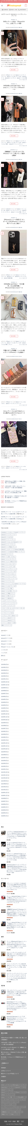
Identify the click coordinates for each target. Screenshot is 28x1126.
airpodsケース (5, 635)
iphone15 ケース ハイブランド (16, 144)
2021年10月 (4, 778)
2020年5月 (4, 807)
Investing (19, 518)
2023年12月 (4, 714)
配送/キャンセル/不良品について (10, 1073)
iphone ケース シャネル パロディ (9, 564)
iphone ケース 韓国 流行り (7, 598)
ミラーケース (4, 1109)
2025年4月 (4, 670)
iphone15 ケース (14, 149)
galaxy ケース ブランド (21, 1085)
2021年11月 (4, 775)
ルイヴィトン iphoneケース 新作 (9, 622)
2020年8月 (4, 798)
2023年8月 (4, 725)
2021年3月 (4, 786)
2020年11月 (4, 795)
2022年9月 (4, 751)
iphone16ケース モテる (21, 1087)
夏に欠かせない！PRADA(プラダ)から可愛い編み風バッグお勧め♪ (16, 496)
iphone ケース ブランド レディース (13, 210)
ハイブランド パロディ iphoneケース (9, 615)
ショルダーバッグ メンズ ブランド (9, 603)
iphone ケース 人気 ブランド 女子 (14, 76)
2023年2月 (4, 737)
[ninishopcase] (14, 5)
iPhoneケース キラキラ (21, 1092)
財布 (2, 655)
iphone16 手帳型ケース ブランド (17, 551)
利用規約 (3, 1067)
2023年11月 (4, 717)
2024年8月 (4, 690)
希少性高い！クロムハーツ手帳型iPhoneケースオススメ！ (16, 501)
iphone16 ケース (5, 551)
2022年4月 (4, 760)
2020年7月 (4, 801)
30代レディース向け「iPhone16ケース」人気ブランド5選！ (14, 22)
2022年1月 (4, 769)
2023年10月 (4, 719)
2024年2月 (4, 708)
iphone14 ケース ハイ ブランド (8, 539)
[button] (2, 5)
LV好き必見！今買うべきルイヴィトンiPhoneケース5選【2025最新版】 (15, 486)
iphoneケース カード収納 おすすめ (9, 561)
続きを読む (14, 69)
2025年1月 (4, 679)
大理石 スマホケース (18, 1111)
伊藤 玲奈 (20, 27)
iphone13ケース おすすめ (7, 537)
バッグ (3, 652)
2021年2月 (4, 789)
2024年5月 (4, 699)
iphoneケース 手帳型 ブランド (8, 593)
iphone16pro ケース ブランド (8, 1087)
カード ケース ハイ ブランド (19, 1099)
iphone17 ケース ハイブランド (8, 1092)
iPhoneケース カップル (7, 647)
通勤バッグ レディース (6, 625)
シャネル (3, 649)
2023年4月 (4, 734)
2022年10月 (4, 749)
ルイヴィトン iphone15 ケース (8, 618)
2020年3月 (4, 813)
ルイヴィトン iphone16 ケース (8, 620)
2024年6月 (4, 696)
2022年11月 (4, 746)
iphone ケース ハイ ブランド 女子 (9, 571)
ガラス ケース (5, 1102)
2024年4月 (4, 702)
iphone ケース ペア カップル (8, 581)
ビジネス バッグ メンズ (20, 1107)
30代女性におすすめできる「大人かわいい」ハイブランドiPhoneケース (14, 87)
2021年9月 (4, 781)
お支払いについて (6, 1070)
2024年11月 (4, 684)
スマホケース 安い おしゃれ (8, 608)
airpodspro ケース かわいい (7, 532)
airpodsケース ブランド (20, 532)
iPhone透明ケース (22, 1097)
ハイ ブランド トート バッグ (8, 610)
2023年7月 (4, 728)
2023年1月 (4, 740)
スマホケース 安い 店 (19, 608)
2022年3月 (4, 763)
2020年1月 (4, 816)
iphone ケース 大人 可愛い (7, 588)
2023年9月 (4, 722)
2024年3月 (4, 705)
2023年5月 (4, 731)
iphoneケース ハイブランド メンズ (9, 569)
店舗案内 (3, 1076)
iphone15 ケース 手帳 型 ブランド (9, 547)
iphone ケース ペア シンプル (8, 583)
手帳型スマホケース (6, 1114)
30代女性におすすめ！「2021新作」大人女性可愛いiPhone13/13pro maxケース (14, 286)
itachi (20, 356)
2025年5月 (4, 667)
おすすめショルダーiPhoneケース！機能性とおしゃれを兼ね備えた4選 (16, 491)
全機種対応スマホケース (7, 1111)
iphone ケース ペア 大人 (20, 583)
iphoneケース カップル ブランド (9, 559)
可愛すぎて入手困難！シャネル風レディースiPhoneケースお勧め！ (14, 351)
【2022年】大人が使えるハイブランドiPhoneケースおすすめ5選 (14, 522)
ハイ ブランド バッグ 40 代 (7, 613)
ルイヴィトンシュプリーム (14, 1109)
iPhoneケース (14, 19)
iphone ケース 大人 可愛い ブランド (9, 1097)
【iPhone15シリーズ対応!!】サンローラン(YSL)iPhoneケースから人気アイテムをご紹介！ (14, 221)
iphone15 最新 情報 (8, 278)
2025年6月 (4, 664)
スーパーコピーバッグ (14, 1102)
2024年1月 (4, 711)
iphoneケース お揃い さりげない (9, 556)
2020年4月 (4, 810)
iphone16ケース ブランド (10, 78)
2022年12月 (4, 743)
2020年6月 (4, 804)
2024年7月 (4, 693)
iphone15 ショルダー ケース (8, 549)
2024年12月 (4, 682)
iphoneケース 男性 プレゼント (8, 595)
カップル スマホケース (6, 1099)
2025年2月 (4, 676)
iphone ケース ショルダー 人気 (8, 566)
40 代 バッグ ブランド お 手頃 (8, 1085)
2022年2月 (4, 766)
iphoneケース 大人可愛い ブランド (18, 212)
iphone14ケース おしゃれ (7, 542)
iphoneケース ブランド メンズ (8, 1094)
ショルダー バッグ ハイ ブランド (9, 600)
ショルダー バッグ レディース (8, 605)
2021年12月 (4, 772)
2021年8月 (4, 783)
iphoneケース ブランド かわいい (9, 573)
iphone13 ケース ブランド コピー (9, 534)
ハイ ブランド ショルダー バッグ (9, 1104)
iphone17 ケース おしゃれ (7, 1089)
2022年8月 (4, 754)
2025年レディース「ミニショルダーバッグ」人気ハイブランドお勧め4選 (14, 512)
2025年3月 (4, 673)
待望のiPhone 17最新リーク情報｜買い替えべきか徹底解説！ (15, 481)
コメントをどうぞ (23, 79)
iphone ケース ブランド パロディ (9, 576)
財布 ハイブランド (16, 1114)
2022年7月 (4, 757)
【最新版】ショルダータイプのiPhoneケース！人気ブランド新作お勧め (14, 153)
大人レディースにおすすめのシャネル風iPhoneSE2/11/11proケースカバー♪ (14, 413)
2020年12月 (4, 792)
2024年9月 (4, 687)
